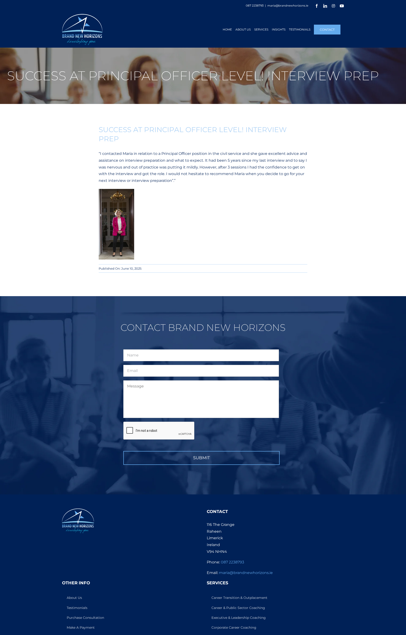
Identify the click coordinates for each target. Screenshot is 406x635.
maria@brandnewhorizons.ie (287, 5)
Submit (201, 457)
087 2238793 (232, 562)
